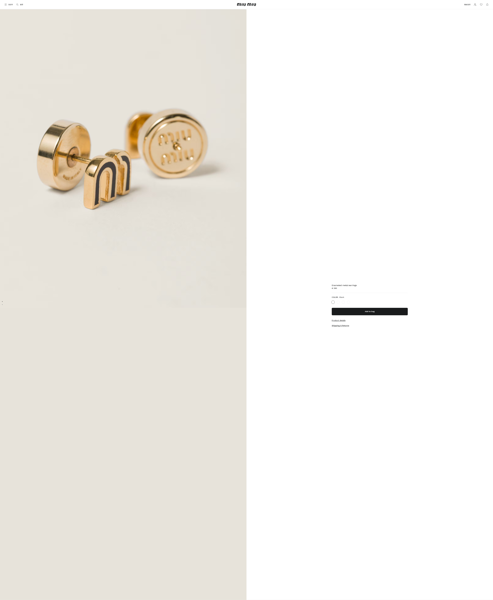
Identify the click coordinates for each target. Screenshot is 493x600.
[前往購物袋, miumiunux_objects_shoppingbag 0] (487, 4)
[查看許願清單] (481, 4)
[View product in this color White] (338, 302)
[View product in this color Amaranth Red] (348, 302)
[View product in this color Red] (343, 302)
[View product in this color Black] (333, 302)
